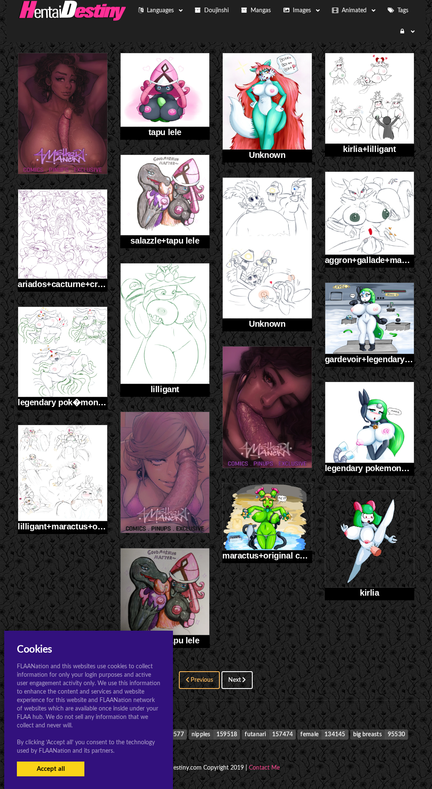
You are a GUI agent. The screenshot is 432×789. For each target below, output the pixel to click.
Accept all (51, 769)
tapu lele (164, 132)
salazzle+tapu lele (164, 240)
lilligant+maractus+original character (89, 526)
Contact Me (264, 768)
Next (235, 680)
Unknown (267, 155)
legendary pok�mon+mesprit (75, 402)
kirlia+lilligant (369, 149)
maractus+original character (277, 555)
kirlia (369, 592)
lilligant (165, 389)
